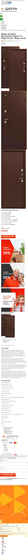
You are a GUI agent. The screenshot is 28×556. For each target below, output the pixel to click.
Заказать (5, 341)
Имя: (1, 461)
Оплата (5, 447)
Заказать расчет (8, 236)
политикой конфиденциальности (12, 478)
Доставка (6, 450)
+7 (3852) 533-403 (8, 1)
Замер (5, 445)
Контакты (6, 448)
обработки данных (11, 457)
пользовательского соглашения (6, 479)
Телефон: (2, 467)
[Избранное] (2, 7)
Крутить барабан (4, 535)
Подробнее (3, 43)
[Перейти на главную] (9, 9)
